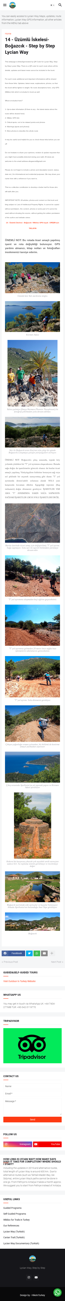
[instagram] (29, 1277)
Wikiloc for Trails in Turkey (16, 1219)
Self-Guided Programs (14, 1213)
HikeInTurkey (38, 1295)
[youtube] (36, 1277)
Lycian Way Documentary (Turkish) (21, 1243)
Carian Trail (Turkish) (14, 1237)
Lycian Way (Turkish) (14, 1231)
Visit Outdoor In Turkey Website (19, 981)
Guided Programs (12, 1208)
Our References (11, 1225)
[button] (4, 5)
